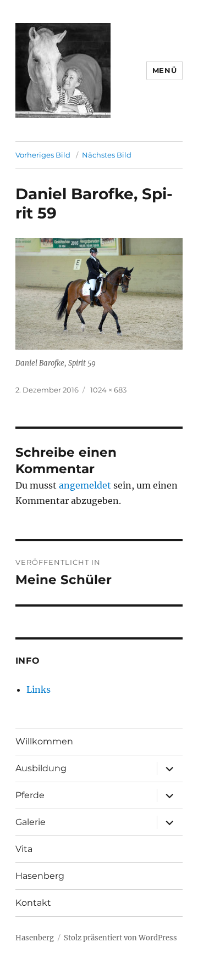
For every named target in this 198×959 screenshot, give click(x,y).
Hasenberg (39, 876)
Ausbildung (41, 768)
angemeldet (85, 485)
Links (38, 689)
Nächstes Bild (106, 154)
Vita (23, 849)
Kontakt (33, 903)
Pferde (30, 795)
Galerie (30, 822)
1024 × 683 (108, 389)
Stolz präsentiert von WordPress (120, 938)
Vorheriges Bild (42, 154)
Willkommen (44, 741)
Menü (164, 70)
